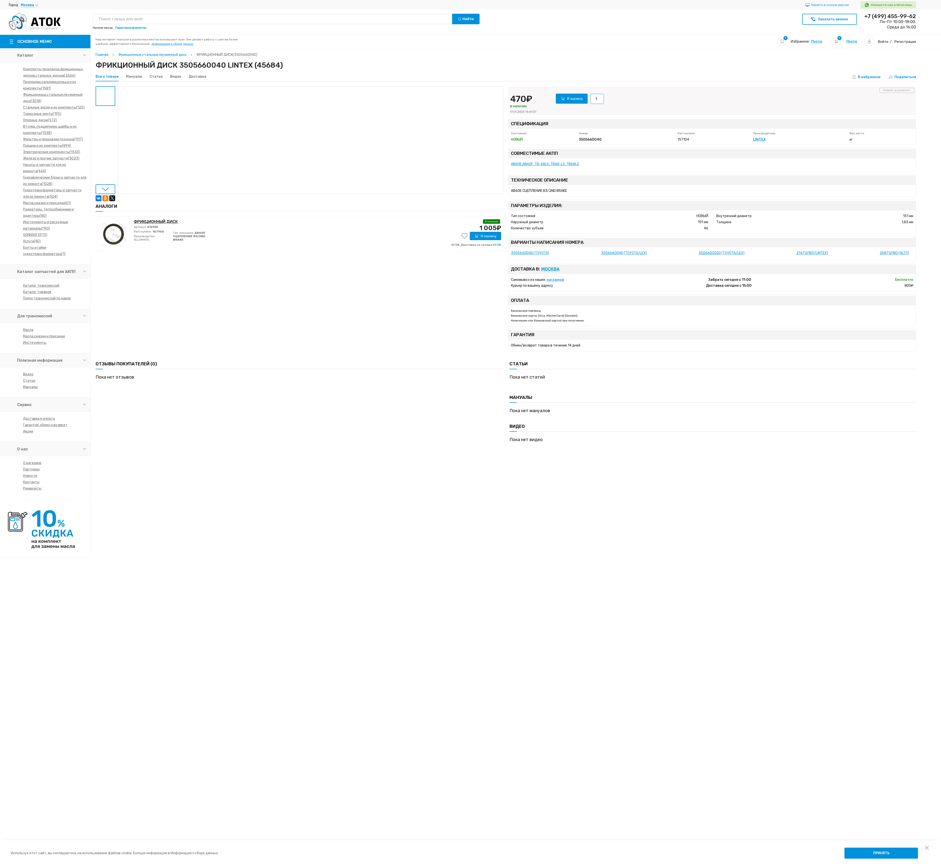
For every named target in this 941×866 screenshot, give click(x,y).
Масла (28, 330)
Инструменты (34, 343)
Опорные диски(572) (40, 120)
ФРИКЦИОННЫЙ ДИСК (156, 221)
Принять (881, 853)
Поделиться (905, 77)
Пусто (816, 41)
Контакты (31, 482)
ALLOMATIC (141, 239)
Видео (28, 374)
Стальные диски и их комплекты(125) (54, 107)
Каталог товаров (37, 292)
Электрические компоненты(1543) (51, 152)
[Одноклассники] (105, 198)
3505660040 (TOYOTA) (530, 253)
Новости (30, 476)
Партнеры (31, 469)
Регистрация (905, 42)
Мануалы (30, 387)
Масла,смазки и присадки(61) (47, 203)
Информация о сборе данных (172, 44)
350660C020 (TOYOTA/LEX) (721, 253)
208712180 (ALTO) (894, 253)
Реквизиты (32, 488)
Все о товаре (107, 77)
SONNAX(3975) (35, 235)
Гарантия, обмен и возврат (45, 425)
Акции (28, 431)
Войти (883, 42)
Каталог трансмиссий (41, 286)
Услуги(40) (32, 241)
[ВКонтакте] (98, 198)
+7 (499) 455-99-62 (890, 16)
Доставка (197, 77)
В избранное (869, 77)
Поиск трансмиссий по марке (47, 298)
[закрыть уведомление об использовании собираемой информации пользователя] (926, 847)
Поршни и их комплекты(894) (47, 146)
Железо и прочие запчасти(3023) (51, 158)
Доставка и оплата (39, 419)
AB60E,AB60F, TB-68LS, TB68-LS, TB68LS (545, 164)
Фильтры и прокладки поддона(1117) (53, 139)
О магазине (32, 463)
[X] (112, 198)
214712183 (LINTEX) (812, 253)
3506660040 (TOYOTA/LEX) (624, 253)
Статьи (29, 381)
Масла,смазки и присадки (44, 336)
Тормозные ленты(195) (42, 114)
